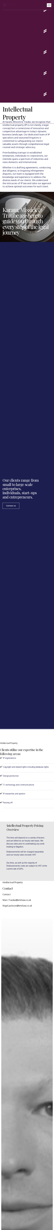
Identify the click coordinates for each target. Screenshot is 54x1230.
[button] (49, 5)
